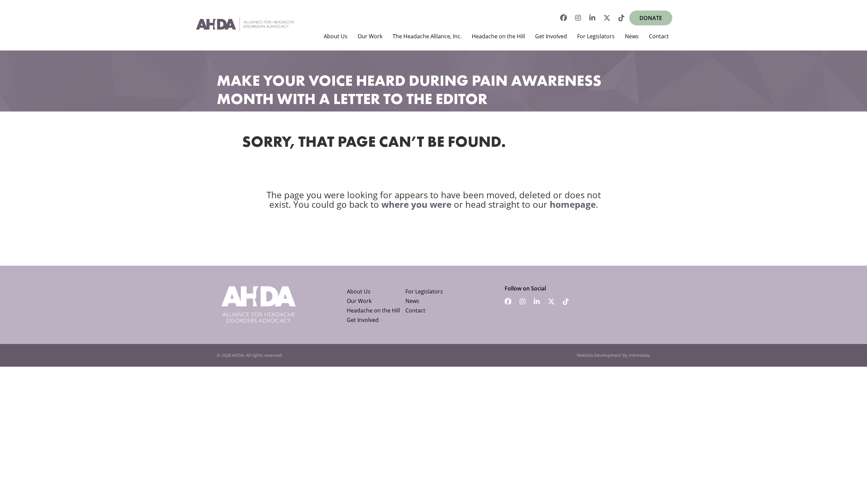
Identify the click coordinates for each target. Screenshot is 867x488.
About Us (335, 36)
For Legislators (596, 36)
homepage (573, 204)
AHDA (238, 355)
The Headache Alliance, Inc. (427, 36)
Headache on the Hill (498, 36)
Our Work (370, 36)
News (632, 36)
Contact (659, 36)
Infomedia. (639, 355)
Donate (650, 18)
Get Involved (551, 36)
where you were (416, 204)
